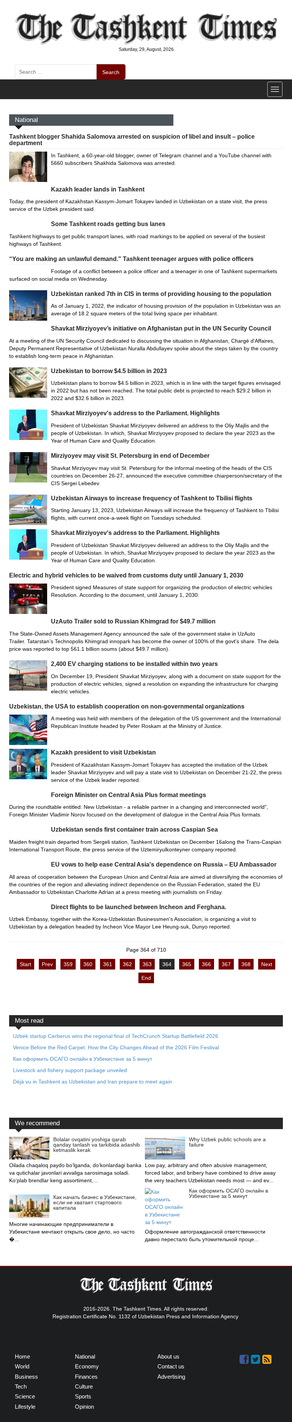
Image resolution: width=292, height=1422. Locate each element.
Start (25, 964)
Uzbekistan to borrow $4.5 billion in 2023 (109, 371)
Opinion (84, 1406)
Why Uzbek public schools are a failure (227, 1142)
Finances (86, 1376)
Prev (47, 964)
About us (168, 1356)
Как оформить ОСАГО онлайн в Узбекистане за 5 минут (228, 1193)
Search (110, 72)
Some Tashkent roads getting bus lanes (108, 224)
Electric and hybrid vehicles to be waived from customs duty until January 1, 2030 (126, 575)
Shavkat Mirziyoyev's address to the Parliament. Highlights (135, 413)
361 (107, 964)
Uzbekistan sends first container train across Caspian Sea (134, 829)
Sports (83, 1396)
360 (87, 964)
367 (226, 964)
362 (127, 964)
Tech (21, 1386)
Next (266, 964)
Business (26, 1376)
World (22, 1366)
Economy (87, 1366)
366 (206, 964)
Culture (84, 1386)
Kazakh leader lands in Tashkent (97, 189)
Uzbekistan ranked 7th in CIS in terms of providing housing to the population (161, 294)
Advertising (171, 1376)
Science (25, 1396)
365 (186, 964)
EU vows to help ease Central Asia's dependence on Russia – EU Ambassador (163, 864)
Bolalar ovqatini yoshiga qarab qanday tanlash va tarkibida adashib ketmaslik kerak (96, 1144)
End (146, 978)
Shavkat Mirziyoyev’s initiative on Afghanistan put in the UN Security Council (161, 328)
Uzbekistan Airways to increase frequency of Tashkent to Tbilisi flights (151, 498)
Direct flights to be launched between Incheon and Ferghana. (138, 907)
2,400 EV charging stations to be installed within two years (134, 664)
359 (68, 964)
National (85, 1356)
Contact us (170, 1366)
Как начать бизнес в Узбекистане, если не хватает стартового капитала (94, 1202)
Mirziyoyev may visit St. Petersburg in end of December (130, 455)
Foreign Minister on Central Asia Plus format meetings (128, 795)
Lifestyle (25, 1406)
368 (246, 964)
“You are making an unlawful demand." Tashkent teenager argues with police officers (131, 259)
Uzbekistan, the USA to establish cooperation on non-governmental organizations (126, 706)
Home (22, 1356)
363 (147, 964)
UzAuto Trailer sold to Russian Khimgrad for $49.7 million (133, 621)
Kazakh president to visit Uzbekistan (103, 752)
